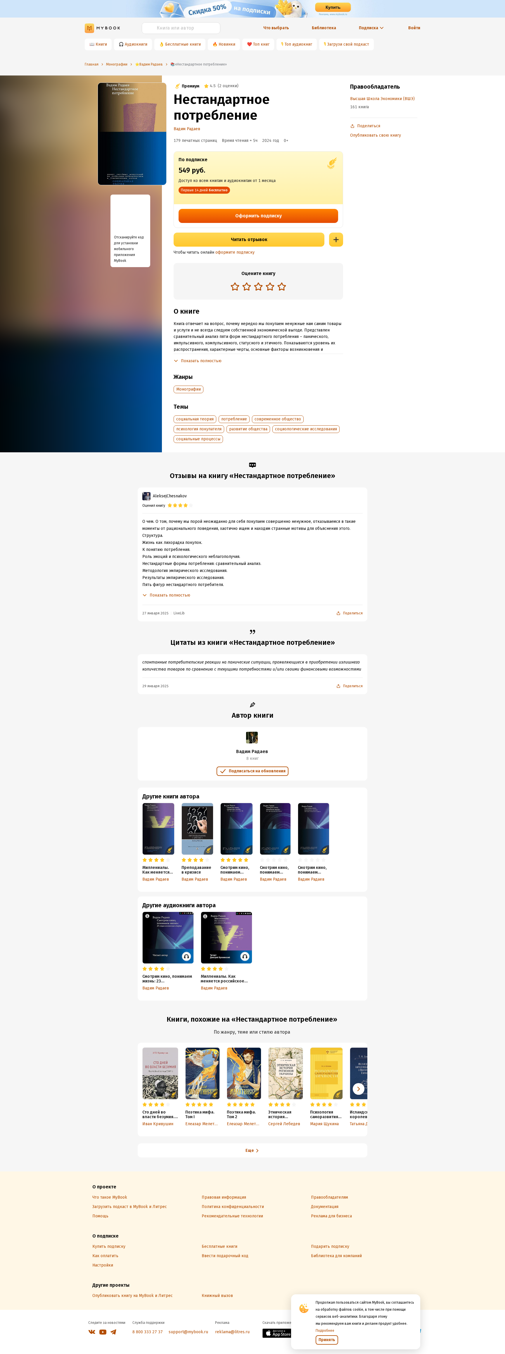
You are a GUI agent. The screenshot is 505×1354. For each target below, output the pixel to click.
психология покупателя (199, 429)
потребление (234, 419)
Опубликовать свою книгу (375, 135)
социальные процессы (198, 439)
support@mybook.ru (188, 1331)
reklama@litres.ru (232, 1331)
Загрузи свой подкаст (348, 44)
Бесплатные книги (183, 44)
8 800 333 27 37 (147, 1331)
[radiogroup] (258, 287)
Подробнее (325, 1331)
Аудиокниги (136, 44)
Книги (101, 44)
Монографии (188, 389)
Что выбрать (276, 27)
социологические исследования (306, 429)
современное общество (278, 419)
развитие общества (248, 429)
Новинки (227, 44)
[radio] (235, 286)
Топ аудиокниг (298, 44)
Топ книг (261, 44)
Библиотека (324, 27)
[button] (358, 1089)
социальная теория (195, 419)
